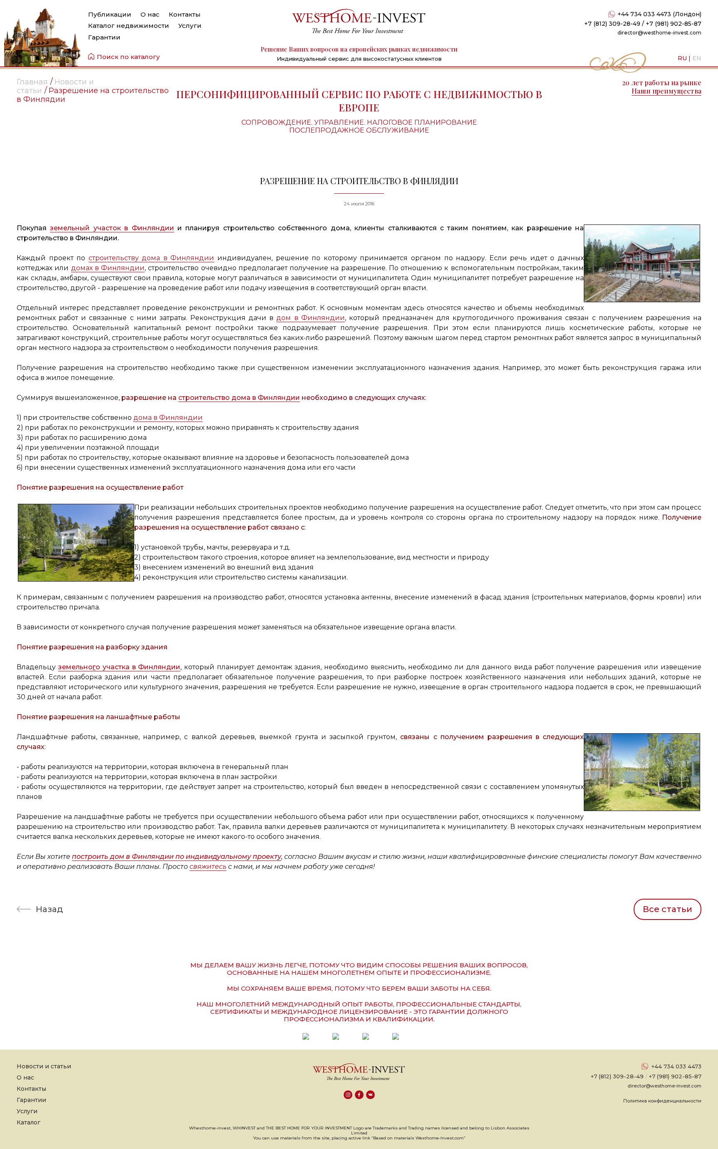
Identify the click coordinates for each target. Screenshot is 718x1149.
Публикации (109, 14)
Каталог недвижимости (128, 26)
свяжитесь (207, 866)
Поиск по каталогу (128, 57)
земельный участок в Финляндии (112, 228)
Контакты (185, 14)
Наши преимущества (666, 90)
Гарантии (104, 37)
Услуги (190, 26)
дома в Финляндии (168, 418)
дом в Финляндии (310, 318)
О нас (150, 14)
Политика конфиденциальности (662, 1101)
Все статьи (667, 909)
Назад (49, 909)
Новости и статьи (44, 1066)
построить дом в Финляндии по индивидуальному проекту (176, 857)
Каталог (28, 1122)
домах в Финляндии (108, 268)
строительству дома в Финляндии (151, 258)
